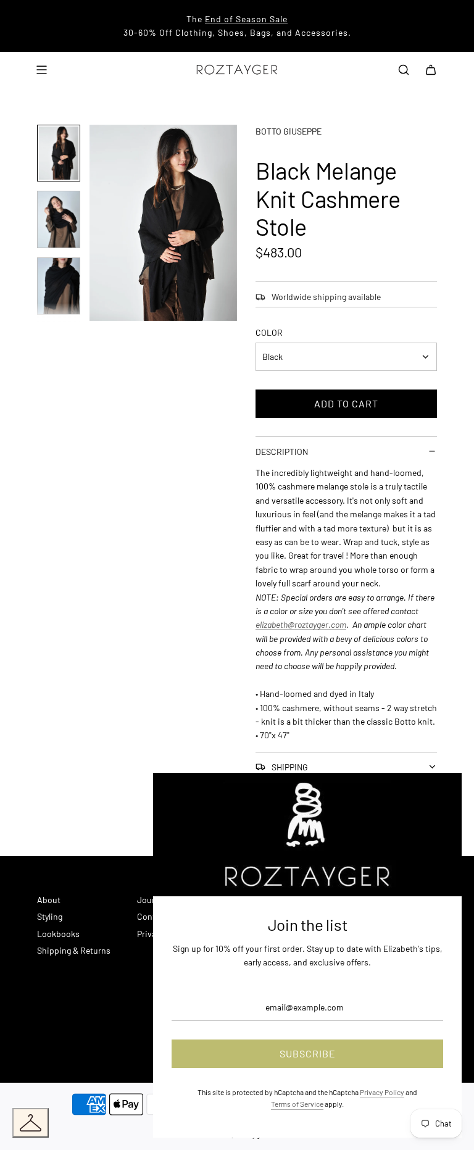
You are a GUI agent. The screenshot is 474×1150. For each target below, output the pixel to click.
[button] (105, 223)
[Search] (403, 69)
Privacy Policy (382, 1092)
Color (269, 332)
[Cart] (430, 69)
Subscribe (308, 1053)
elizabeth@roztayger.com (301, 624)
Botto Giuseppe (289, 131)
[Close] (438, 795)
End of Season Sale (246, 19)
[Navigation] (41, 69)
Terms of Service (297, 1103)
